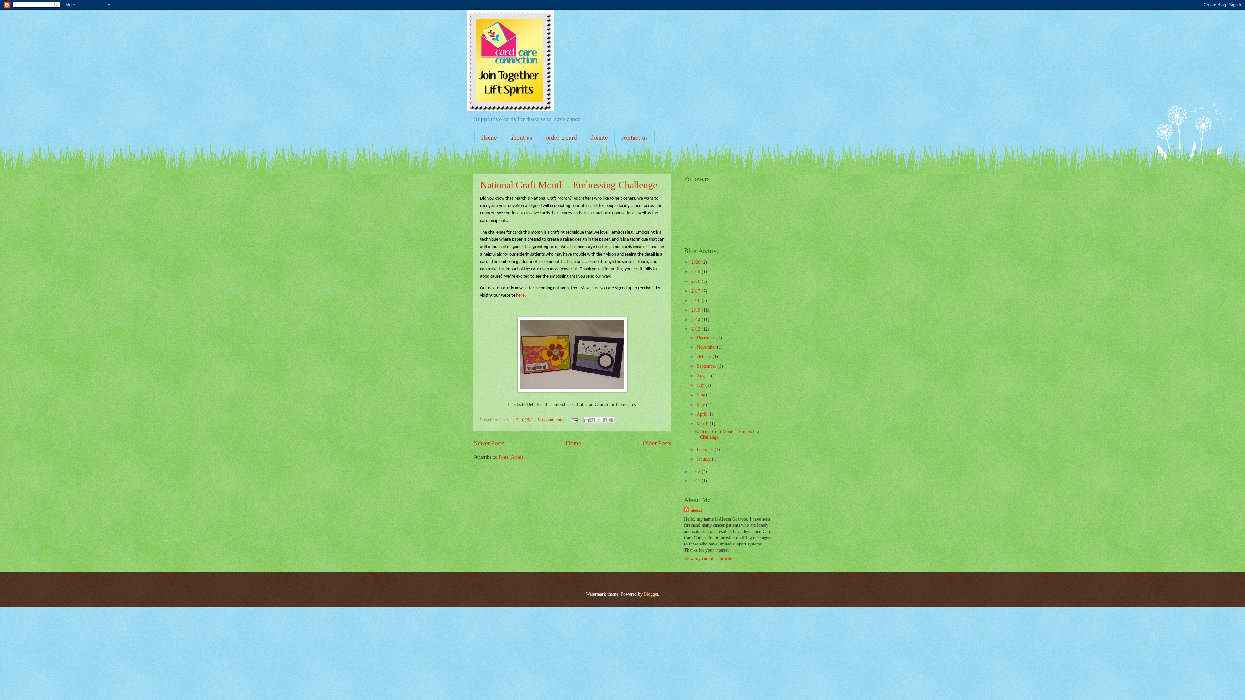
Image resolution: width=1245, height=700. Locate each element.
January (704, 459)
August (704, 375)
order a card (561, 137)
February (706, 449)
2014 (696, 319)
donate (599, 137)
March (703, 423)
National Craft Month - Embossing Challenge (568, 184)
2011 (696, 480)
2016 (696, 300)
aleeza (696, 510)
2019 (696, 271)
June (701, 395)
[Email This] (586, 420)
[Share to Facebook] (605, 420)
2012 (696, 471)
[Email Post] (574, 420)
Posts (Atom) (511, 457)
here (520, 295)
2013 (696, 329)
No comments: (551, 420)
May (701, 404)
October (705, 356)
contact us (634, 137)
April (702, 414)
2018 (696, 281)
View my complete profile (708, 558)
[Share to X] (599, 420)
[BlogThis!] (592, 420)
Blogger (651, 594)
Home (489, 137)
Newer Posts (488, 443)
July (701, 385)
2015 (696, 310)
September (707, 366)
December (707, 337)
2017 (696, 291)
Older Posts (657, 443)
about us (521, 137)
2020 (696, 262)
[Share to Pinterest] (611, 420)
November (707, 347)
